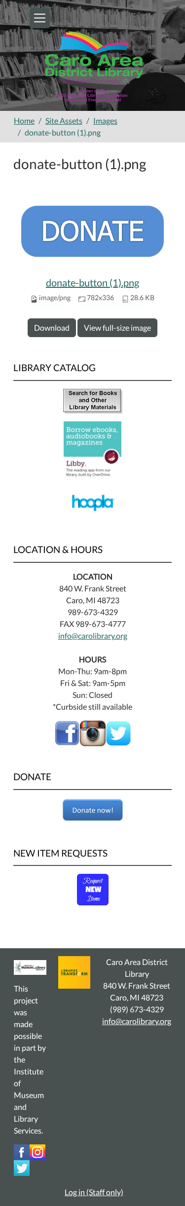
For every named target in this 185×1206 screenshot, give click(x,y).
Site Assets (63, 120)
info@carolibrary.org (92, 635)
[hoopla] (92, 501)
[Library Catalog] (92, 400)
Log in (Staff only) (94, 1192)
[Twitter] (22, 1167)
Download (52, 327)
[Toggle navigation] (40, 18)
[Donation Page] (92, 810)
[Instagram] (37, 1151)
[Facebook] (67, 732)
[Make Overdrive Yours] (92, 448)
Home (24, 120)
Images (105, 120)
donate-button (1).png (92, 282)
